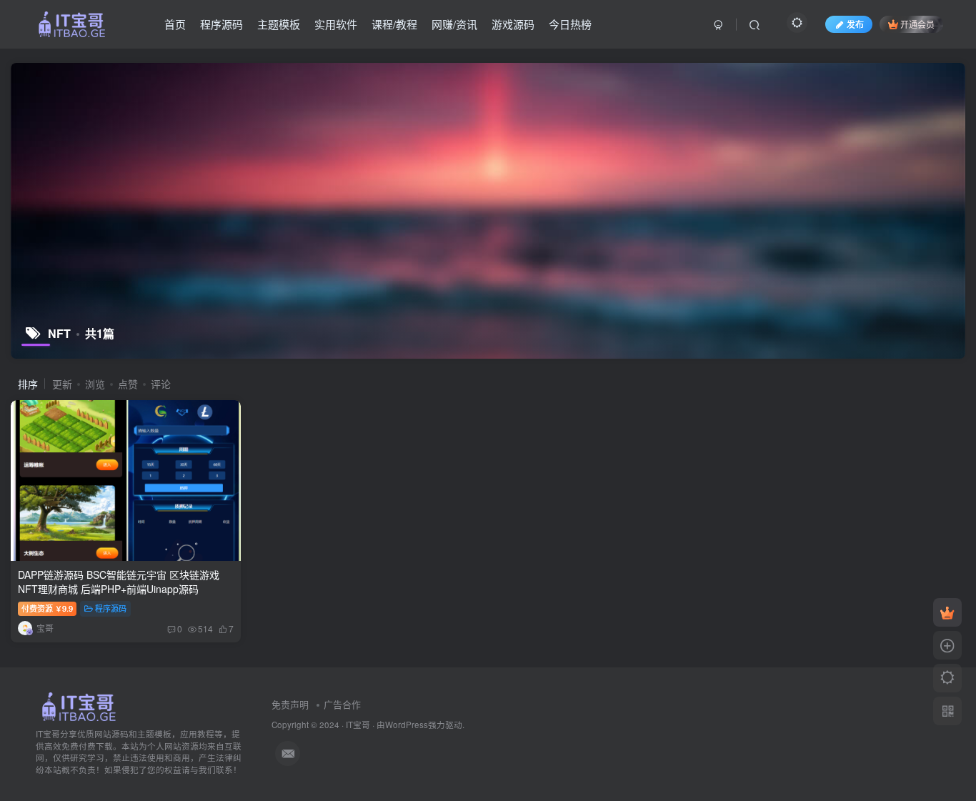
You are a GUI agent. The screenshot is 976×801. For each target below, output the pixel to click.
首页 (175, 23)
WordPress (406, 724)
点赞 (128, 384)
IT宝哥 (358, 724)
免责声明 (290, 704)
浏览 (95, 384)
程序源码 (221, 23)
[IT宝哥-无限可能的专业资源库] (81, 705)
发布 (855, 24)
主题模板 (278, 23)
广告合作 (342, 704)
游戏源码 (513, 23)
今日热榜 (570, 23)
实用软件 (335, 23)
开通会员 (917, 24)
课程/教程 (394, 23)
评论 (161, 384)
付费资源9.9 (47, 608)
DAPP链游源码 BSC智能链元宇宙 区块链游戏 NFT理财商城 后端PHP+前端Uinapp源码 (118, 581)
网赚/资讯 (454, 23)
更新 (62, 384)
